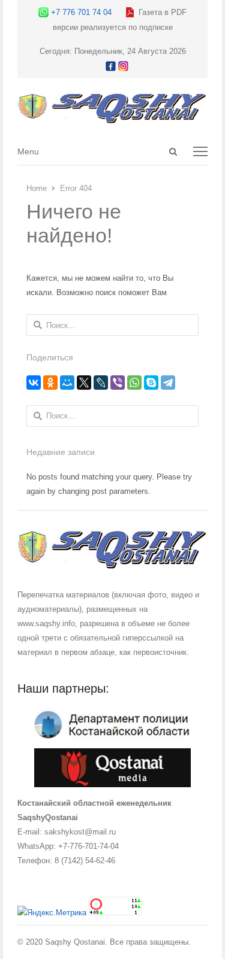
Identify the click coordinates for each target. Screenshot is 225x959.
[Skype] (151, 382)
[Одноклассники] (50, 382)
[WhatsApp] (134, 382)
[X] (84, 382)
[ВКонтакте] (33, 382)
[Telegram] (168, 382)
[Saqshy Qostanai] (112, 117)
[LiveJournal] (101, 382)
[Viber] (117, 382)
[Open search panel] (173, 151)
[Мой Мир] (67, 382)
